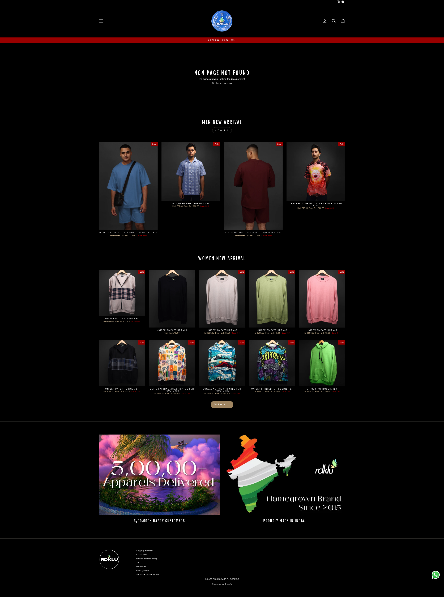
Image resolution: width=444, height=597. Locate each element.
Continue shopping (222, 83)
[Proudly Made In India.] (284, 475)
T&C (138, 563)
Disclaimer (141, 567)
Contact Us (141, 555)
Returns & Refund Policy (146, 559)
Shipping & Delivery (144, 551)
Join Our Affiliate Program (147, 574)
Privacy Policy (142, 571)
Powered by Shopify (222, 584)
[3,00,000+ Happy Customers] (159, 475)
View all (222, 130)
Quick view (128, 227)
